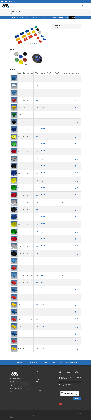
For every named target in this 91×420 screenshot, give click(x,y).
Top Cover (21, 17)
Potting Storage (44, 17)
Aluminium (13, 17)
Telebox (66, 17)
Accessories (76, 12)
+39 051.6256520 (15, 389)
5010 (37, 78)
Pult (50, 17)
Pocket (32, 17)
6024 (37, 144)
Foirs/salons (38, 384)
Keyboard (38, 17)
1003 (37, 107)
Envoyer (77, 398)
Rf (17, 17)
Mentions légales (13, 415)
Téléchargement (39, 386)
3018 (37, 151)
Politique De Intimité (26, 415)
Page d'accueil (66, 12)
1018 (37, 136)
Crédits (19, 415)
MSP (77, 415)
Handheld (55, 17)
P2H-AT (42, 92)
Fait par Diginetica (77, 413)
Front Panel (27, 17)
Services (37, 381)
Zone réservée (38, 390)
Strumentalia (60, 17)
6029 (37, 114)
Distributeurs (38, 383)
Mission (37, 375)
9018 (37, 85)
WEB (80, 415)
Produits (71, 12)
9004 (37, 122)
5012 (37, 92)
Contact (37, 388)
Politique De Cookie (35, 415)
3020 (37, 100)
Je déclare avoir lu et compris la (70, 385)
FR (88, 1)
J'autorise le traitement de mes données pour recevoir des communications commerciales (70, 389)
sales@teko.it (15, 391)
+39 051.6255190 (18, 388)
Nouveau (37, 379)
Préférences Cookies (14, 416)
